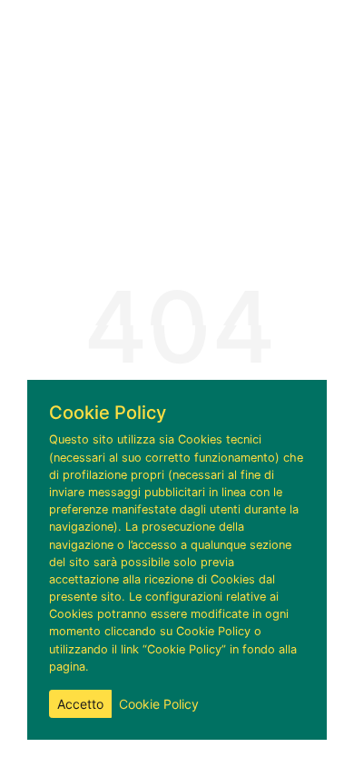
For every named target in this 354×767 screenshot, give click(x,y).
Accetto (80, 704)
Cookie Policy (159, 704)
